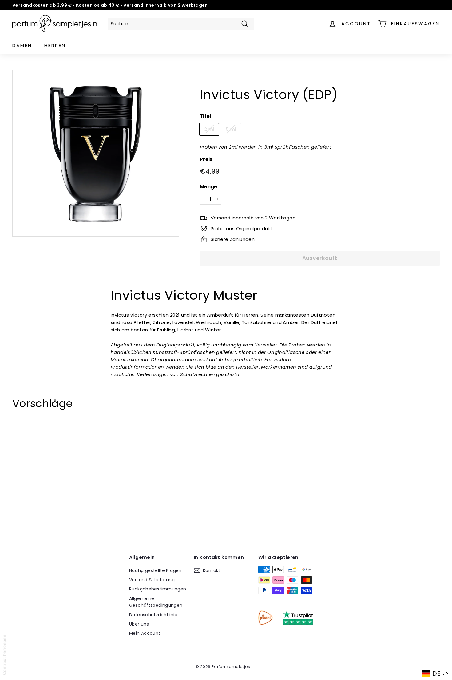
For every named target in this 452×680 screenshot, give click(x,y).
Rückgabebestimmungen (157, 589)
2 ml (209, 129)
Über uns (139, 624)
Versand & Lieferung (152, 580)
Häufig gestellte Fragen (155, 570)
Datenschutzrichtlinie (153, 615)
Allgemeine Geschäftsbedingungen (156, 601)
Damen (22, 45)
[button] (435, 673)
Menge (208, 186)
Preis (206, 158)
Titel (205, 116)
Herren (55, 45)
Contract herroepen (4, 655)
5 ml (231, 129)
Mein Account (145, 633)
